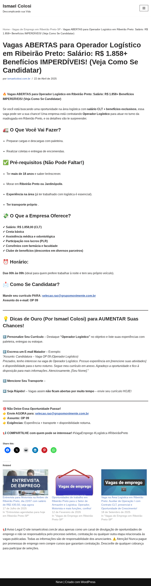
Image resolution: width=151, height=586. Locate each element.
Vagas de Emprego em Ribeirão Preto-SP (36, 29)
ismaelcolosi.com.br (18, 78)
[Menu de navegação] (144, 8)
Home (6, 29)
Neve (59, 582)
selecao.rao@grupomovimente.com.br (69, 295)
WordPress (88, 582)
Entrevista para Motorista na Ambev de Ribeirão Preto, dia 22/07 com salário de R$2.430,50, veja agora (25, 501)
